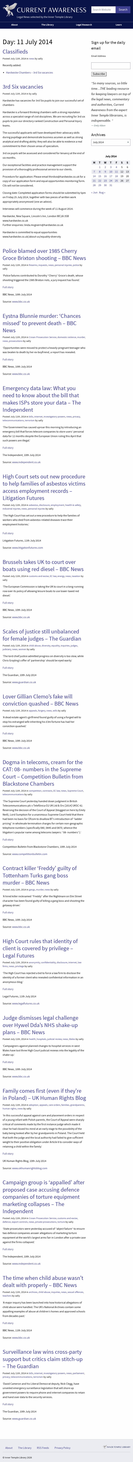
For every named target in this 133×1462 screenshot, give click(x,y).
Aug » (102, 192)
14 (94, 176)
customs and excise (39, 576)
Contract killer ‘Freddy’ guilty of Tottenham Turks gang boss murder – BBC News (40, 875)
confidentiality (48, 962)
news (31, 58)
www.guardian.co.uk (24, 682)
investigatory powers (54, 416)
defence (7, 1222)
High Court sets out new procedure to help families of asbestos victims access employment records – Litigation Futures (44, 487)
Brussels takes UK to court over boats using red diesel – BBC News (43, 565)
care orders (54, 1105)
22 (99, 180)
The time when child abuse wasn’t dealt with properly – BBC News (43, 1281)
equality (55, 645)
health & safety (73, 505)
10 (110, 171)
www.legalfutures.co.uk (25, 1003)
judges (74, 645)
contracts (47, 790)
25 (116, 180)
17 (110, 176)
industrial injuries (11, 508)
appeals (33, 710)
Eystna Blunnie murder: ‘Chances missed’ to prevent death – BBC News (42, 323)
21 (94, 180)
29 (99, 185)
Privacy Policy (62, 1448)
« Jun (94, 192)
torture (61, 1222)
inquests (42, 265)
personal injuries (63, 265)
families (65, 1105)
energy (60, 576)
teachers (7, 1295)
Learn (119, 24)
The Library (47, 24)
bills (31, 416)
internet (38, 416)
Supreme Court (75, 790)
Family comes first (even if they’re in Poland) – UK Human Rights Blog (44, 1094)
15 (99, 176)
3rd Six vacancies (23, 86)
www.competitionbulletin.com (29, 854)
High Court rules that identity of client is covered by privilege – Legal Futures (40, 948)
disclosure (44, 505)
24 (110, 180)
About (14, 24)
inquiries (65, 645)
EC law (53, 576)
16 (105, 176)
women (22, 649)
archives (33, 1292)
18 (116, 176)
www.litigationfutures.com (27, 547)
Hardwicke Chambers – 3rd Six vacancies (29, 72)
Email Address (98, 56)
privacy (76, 416)
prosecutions (16, 341)
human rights (9, 1108)
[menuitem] (15, 25)
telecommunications (13, 420)
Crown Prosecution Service (42, 337)
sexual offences (75, 1292)
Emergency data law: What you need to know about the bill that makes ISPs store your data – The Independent (42, 399)
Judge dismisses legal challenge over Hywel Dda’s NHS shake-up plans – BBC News (40, 1025)
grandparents (77, 1105)
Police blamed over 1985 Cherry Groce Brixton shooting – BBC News (44, 254)
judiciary (7, 649)
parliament (78, 1373)
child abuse (35, 645)
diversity (46, 645)
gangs (32, 889)
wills (55, 710)
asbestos (33, 505)
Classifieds (15, 51)
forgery (41, 710)
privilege (19, 966)
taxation (76, 576)
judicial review (54, 1039)
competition (35, 790)
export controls (20, 1222)
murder (81, 337)
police (76, 265)
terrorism (30, 420)
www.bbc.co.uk (21, 301)
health (32, 1039)
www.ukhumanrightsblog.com (29, 1168)
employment (57, 505)
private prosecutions (45, 1222)
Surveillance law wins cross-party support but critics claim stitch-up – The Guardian (43, 1359)
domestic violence (66, 337)
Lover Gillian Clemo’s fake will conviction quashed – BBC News (40, 700)
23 (105, 180)
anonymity (34, 962)
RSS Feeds (43, 1448)
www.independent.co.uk (26, 462)
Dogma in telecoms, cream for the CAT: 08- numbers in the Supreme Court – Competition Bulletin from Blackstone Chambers (43, 773)
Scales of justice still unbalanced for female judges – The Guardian (42, 635)
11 (116, 171)
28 (94, 185)
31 (110, 185)
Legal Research (84, 24)
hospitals (41, 1039)
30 (105, 185)
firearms (33, 265)
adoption (33, 1105)
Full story (8, 287)
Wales (72, 1039)
